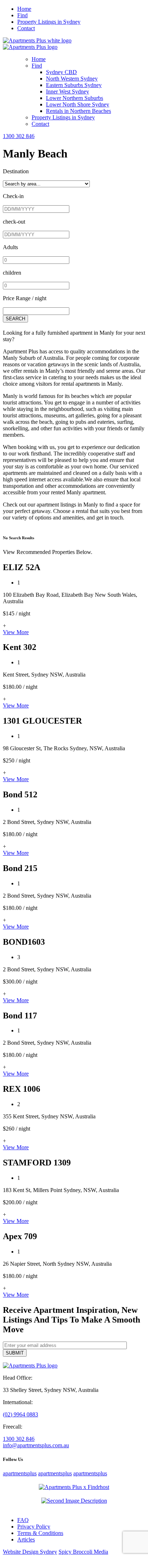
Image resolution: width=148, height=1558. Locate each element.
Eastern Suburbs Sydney (74, 85)
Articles (26, 1539)
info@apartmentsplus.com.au (36, 1445)
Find (22, 15)
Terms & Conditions (40, 1533)
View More (16, 632)
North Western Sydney (72, 78)
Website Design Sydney (30, 1552)
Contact (26, 28)
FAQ (23, 1520)
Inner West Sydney (67, 91)
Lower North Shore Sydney (77, 104)
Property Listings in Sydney (48, 22)
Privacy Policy (33, 1526)
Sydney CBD (61, 72)
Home (24, 9)
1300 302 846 (18, 136)
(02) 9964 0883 (20, 1414)
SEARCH (15, 318)
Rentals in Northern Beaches (78, 111)
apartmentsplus (20, 1473)
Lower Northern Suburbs (74, 98)
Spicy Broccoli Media (83, 1552)
